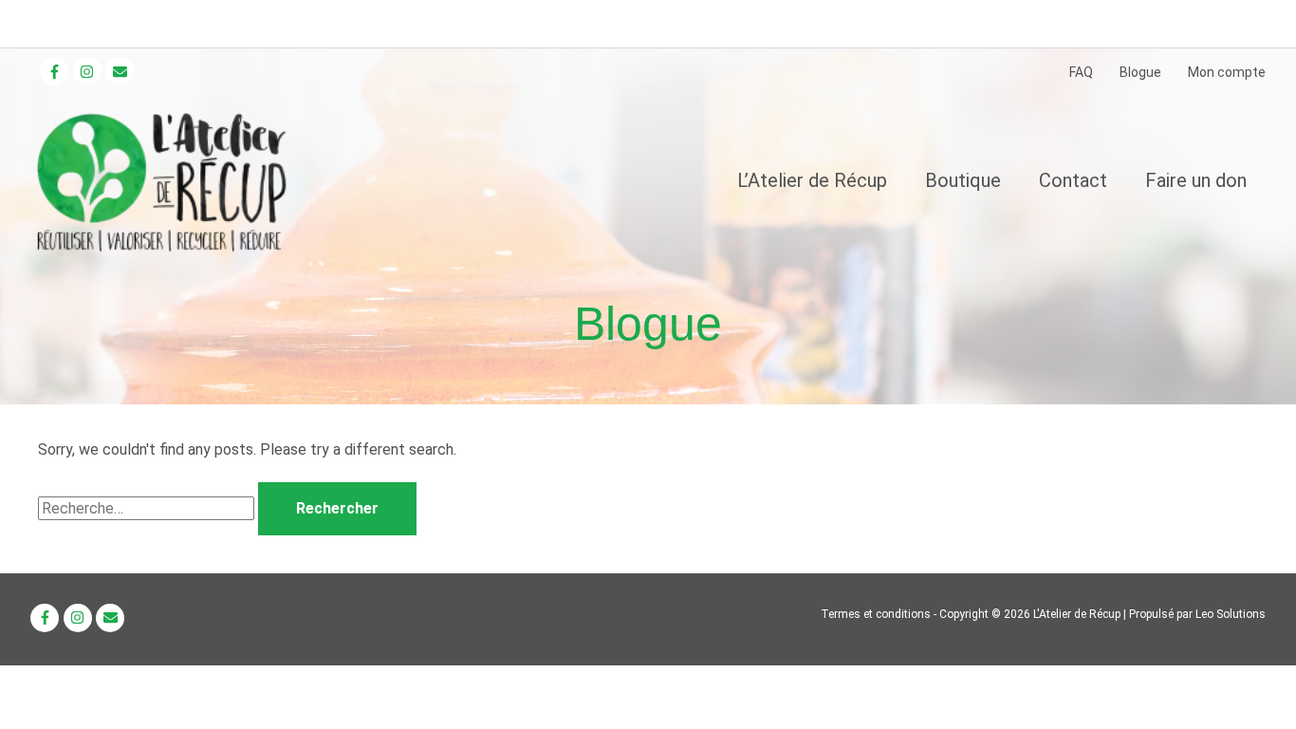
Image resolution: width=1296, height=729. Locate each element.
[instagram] (89, 71)
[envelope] (122, 71)
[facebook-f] (56, 71)
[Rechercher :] (148, 508)
